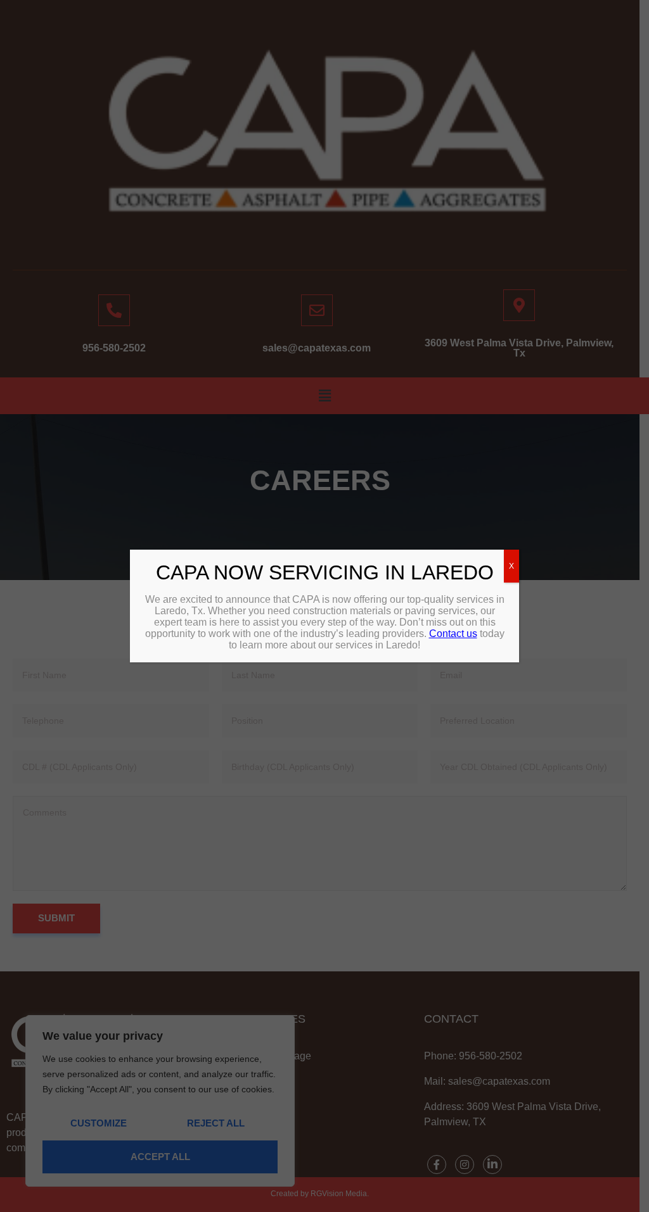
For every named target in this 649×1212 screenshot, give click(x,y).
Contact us (453, 633)
